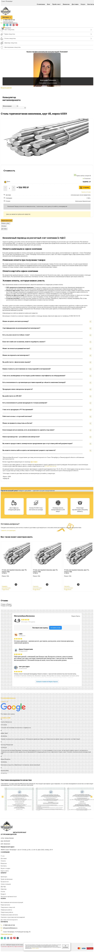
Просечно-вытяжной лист (9, 896)
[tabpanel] (47, 277)
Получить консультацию (8, 530)
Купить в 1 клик (86, 192)
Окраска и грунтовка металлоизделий (13, 917)
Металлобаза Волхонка (8, 698)
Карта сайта (5, 871)
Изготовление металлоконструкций (12, 902)
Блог (48, 4)
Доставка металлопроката (9, 919)
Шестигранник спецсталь (12, 47)
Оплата (3, 861)
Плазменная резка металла (9, 914)
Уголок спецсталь (10, 38)
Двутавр (3, 886)
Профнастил (5, 881)
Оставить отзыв (5, 717)
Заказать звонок (8, 21)
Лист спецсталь (9, 29)
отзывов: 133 (4, 701)
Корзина (8, 28)
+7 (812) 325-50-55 (50, 466)
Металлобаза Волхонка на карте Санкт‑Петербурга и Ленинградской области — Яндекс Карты (47, 688)
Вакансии (66, 4)
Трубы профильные (6, 879)
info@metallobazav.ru (10, 23)
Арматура (4, 876)
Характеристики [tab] (6, 220)
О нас (2, 856)
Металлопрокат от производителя (13, 833)
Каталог (6, 17)
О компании (41, 4)
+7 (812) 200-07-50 (9, 20)
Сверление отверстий (8, 907)
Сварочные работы (7, 912)
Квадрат (3, 894)
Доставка (75, 4)
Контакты (4, 866)
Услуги (83, 4)
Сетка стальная (6, 884)
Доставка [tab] (4, 228)
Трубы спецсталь (9, 34)
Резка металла (5, 905)
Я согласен (65, 946)
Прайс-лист (56, 4)
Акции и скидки (5, 868)
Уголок (3, 891)
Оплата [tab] (3, 226)
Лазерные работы (6, 910)
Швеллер (4, 889)
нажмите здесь (35, 948)
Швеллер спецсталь (10, 43)
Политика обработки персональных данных (14, 946)
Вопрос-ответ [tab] (5, 223)
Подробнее (5, 589)
